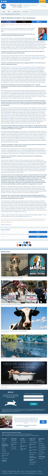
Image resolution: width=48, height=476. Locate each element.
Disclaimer (39, 471)
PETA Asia (41, 454)
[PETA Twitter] (27, 243)
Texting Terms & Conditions (7, 473)
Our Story (4, 440)
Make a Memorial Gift (33, 447)
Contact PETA (4, 458)
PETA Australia (41, 452)
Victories (3, 447)
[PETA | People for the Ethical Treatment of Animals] (3, 6)
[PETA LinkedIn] (23, 245)
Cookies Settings (39, 473)
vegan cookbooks (9, 115)
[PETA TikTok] (25, 245)
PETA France (41, 443)
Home (2, 14)
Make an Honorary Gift (33, 450)
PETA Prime (4, 451)
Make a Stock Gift (33, 452)
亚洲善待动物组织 (42, 456)
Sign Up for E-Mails (5, 453)
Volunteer (4, 449)
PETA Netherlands (42, 447)
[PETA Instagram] (29, 243)
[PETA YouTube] (18, 245)
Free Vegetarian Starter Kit (22, 117)
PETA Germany (41, 445)
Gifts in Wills (32, 454)
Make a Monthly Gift (33, 445)
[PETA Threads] (30, 245)
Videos (9, 11)
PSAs (21, 444)
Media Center (22, 440)
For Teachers (13, 448)
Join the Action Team (14, 445)
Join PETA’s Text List (5, 456)
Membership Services (32, 460)
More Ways (32, 464)
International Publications (4, 461)
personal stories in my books (16, 67)
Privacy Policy (16, 473)
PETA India (41, 451)
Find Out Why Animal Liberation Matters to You (5, 445)
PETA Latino (41, 458)
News (5, 14)
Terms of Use (23, 473)
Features (4, 11)
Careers (3, 442)
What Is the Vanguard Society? (33, 457)
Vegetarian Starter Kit (36, 57)
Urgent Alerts (13, 440)
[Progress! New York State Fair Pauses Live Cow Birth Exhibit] (24, 320)
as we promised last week (8, 28)
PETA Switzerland (42, 449)
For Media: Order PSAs (23, 446)
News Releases (23, 442)
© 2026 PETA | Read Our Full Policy (9, 471)
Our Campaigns (14, 442)
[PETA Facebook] (24, 243)
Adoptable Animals (16, 11)
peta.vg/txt (19, 234)
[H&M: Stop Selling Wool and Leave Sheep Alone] (24, 293)
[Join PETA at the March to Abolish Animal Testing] (24, 266)
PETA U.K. (40, 441)
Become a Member (33, 442)
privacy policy (4, 411)
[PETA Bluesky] (28, 245)
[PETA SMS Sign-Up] (20, 245)
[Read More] (24, 422)
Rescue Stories (26, 11)
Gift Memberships (33, 462)
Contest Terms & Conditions (30, 471)
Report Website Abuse (31, 473)
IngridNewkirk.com (27, 216)
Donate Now (32, 440)
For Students (13, 446)
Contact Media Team (23, 449)
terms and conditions (35, 409)
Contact (22, 471)
